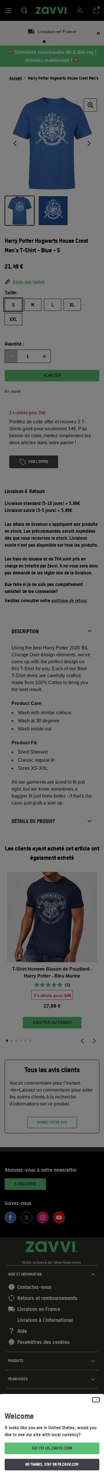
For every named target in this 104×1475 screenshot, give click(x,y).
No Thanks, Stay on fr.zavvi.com (52, 1464)
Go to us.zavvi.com (52, 1448)
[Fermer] (95, 1399)
